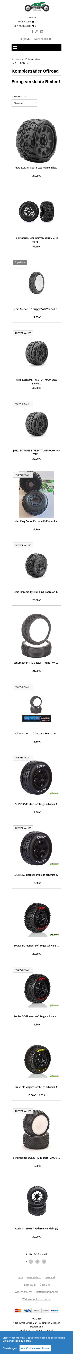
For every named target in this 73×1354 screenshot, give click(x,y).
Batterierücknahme (47, 1291)
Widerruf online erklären (36, 1299)
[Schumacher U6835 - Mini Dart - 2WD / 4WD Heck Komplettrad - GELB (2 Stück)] (36, 1130)
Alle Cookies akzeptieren (35, 1348)
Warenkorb (27, 21)
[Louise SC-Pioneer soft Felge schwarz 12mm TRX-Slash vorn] (36, 918)
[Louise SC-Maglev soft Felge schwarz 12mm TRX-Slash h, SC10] (36, 1060)
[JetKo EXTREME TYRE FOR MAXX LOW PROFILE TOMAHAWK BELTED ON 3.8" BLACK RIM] (36, 352)
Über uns (45, 1284)
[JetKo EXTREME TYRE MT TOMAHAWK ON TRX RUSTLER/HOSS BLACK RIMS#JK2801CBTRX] (36, 423)
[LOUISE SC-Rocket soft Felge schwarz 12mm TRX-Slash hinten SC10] (36, 848)
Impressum (29, 1284)
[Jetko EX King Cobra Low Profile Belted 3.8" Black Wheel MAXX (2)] (36, 140)
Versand (50, 1277)
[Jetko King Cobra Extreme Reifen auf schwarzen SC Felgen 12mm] (36, 494)
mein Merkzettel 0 (24, 25)
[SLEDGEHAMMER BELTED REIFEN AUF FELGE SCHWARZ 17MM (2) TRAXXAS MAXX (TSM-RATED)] (36, 211)
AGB (20, 1277)
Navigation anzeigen (15, 47)
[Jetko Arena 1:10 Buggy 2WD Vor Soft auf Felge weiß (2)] (36, 282)
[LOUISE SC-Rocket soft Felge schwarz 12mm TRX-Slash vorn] (36, 777)
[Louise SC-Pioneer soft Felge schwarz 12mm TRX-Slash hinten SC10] (36, 989)
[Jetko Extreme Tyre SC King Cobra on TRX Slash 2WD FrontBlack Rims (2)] (36, 565)
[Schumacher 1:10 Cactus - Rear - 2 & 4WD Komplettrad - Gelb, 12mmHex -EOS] (36, 706)
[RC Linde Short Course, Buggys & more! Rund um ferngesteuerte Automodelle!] (37, 11)
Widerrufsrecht (23, 1291)
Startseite (16, 59)
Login (30, 17)
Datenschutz (34, 1277)
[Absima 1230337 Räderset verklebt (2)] (36, 1201)
